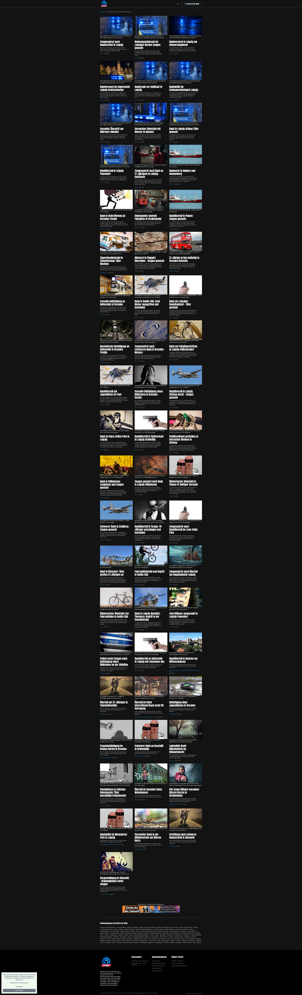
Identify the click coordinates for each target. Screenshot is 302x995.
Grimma (152, 935)
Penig (168, 939)
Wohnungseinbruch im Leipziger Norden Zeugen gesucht (147, 45)
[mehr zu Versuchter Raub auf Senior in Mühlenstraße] (151, 818)
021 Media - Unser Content (139, 961)
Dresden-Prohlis (135, 931)
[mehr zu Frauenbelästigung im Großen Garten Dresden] (116, 729)
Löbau (108, 939)
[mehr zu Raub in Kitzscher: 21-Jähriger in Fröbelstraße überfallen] (116, 555)
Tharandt (102, 942)
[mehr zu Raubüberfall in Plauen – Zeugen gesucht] (185, 199)
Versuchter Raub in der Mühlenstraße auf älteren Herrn (148, 837)
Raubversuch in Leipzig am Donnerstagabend (183, 43)
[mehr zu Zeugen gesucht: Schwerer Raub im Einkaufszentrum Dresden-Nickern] (151, 330)
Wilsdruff (172, 942)
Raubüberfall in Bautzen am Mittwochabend (183, 660)
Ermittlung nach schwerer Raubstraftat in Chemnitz (182, 835)
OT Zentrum (137, 849)
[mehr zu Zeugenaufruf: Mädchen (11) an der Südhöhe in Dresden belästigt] (116, 642)
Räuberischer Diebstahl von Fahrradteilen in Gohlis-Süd (114, 615)
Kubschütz (171, 937)
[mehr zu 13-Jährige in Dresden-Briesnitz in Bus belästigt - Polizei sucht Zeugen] (185, 241)
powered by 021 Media (193, 4)
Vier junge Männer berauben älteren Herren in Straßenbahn (184, 792)
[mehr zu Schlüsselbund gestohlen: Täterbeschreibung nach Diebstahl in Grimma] (185, 420)
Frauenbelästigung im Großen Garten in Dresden (113, 747)
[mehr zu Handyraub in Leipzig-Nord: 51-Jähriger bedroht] (151, 70)
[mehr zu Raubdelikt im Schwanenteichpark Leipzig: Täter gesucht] (185, 70)
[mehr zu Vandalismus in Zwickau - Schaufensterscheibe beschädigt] (116, 773)
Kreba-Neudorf (164, 937)
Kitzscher (102, 584)
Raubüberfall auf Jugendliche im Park (111, 392)
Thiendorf (108, 942)
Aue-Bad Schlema (121, 927)
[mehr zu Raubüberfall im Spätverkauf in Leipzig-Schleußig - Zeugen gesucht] (151, 420)
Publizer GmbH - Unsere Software (138, 964)
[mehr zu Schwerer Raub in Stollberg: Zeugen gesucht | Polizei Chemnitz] (116, 510)
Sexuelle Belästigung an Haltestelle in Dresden (112, 302)
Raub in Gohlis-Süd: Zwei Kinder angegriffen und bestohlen (147, 304)
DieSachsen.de (156, 968)
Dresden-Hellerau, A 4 (170, 929)
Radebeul (102, 940)
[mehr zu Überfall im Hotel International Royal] (151, 686)
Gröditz (157, 935)
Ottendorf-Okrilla (161, 939)
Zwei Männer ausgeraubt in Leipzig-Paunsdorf (183, 615)
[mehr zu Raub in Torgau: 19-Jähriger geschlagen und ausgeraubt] (151, 510)
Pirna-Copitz (177, 939)
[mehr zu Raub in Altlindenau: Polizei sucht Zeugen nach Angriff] (116, 465)
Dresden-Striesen (115, 933)
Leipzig (101, 53)
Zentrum (190, 942)
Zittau (194, 942)
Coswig (102, 929)
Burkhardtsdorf (188, 927)
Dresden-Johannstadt (182, 929)
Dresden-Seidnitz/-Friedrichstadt (177, 931)
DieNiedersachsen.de (158, 966)
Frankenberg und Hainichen (188, 933)
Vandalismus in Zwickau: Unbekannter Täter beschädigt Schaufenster (113, 792)
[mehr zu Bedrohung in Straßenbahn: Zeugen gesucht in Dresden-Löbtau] (151, 199)
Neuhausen (130, 939)
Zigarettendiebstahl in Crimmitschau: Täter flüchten (111, 261)
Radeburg (109, 940)
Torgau (137, 543)
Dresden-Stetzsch (191, 931)
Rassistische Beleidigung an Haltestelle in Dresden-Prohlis (114, 349)
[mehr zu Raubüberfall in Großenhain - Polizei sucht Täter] (151, 729)
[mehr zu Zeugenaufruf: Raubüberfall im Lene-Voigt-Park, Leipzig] (185, 510)
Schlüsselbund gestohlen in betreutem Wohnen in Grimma (183, 439)
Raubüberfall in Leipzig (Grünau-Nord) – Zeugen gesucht (181, 394)
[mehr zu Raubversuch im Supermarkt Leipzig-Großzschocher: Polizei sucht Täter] (116, 70)
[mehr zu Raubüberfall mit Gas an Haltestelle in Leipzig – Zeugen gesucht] (151, 642)
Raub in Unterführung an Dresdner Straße (112, 217)
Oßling (154, 939)
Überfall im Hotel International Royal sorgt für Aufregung (149, 705)
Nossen (145, 939)
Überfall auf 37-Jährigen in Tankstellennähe (114, 703)
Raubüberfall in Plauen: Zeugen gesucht (181, 217)
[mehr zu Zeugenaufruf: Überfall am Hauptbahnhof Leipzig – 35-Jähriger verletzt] (185, 555)
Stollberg (102, 539)
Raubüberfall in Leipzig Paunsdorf (111, 172)
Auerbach (129, 927)
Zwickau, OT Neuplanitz (175, 804)
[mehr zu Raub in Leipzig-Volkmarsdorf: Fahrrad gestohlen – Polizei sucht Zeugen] (185, 330)
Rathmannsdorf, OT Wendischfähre (121, 940)
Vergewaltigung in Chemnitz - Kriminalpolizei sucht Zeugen (114, 881)
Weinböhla (136, 942)
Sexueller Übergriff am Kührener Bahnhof (111, 130)
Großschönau (187, 935)
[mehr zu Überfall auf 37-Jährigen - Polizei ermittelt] (116, 686)
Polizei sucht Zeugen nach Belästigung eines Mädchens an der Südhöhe (114, 661)
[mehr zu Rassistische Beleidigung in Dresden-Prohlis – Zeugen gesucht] (116, 330)
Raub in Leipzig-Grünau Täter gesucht (184, 130)
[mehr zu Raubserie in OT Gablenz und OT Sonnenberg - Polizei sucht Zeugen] (185, 154)
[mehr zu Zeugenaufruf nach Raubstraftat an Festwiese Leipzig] (116, 25)
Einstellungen (19, 990)
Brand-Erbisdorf (175, 927)
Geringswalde (113, 935)
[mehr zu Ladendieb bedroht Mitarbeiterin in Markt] (185, 729)
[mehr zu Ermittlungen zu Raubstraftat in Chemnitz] (185, 818)
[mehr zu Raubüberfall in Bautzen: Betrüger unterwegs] (185, 642)
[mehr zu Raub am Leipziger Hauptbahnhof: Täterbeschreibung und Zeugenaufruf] (185, 285)
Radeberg (198, 939)
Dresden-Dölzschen (129, 929)
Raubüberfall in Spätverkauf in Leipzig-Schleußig (149, 437)
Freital (101, 935)
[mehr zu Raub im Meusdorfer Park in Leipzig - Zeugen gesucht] (116, 818)
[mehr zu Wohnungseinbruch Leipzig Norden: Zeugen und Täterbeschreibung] (151, 25)
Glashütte (120, 935)
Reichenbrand (153, 940)
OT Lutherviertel (104, 894)
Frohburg (106, 935)
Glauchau (171, 760)
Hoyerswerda (123, 937)
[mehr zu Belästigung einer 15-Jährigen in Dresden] (185, 686)
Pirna (171, 939)
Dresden (137, 227)
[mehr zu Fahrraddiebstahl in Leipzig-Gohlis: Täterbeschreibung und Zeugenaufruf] (151, 555)
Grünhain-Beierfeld (196, 935)
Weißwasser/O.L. (159, 942)
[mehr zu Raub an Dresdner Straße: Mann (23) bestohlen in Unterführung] (116, 199)
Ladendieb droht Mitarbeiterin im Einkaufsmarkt (177, 749)
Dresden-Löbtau (114, 931)
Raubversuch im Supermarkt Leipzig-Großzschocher (115, 88)
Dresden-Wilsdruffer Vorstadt (140, 933)
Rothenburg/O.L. (165, 940)
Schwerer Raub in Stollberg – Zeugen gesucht (115, 527)
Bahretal (141, 927)
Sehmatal (178, 940)
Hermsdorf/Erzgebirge (106, 937)
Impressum (199, 993)
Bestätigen (19, 986)
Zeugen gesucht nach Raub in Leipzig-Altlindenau (149, 482)
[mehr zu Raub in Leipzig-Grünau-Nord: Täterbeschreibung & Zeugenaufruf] (185, 375)
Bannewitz (147, 927)
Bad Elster (135, 927)
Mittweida (118, 939)
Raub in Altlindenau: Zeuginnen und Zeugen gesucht (112, 484)
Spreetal (193, 940)
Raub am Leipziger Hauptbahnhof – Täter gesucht (180, 304)
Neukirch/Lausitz (138, 939)
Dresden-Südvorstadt (126, 933)
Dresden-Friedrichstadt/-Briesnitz (144, 929)
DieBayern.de (156, 961)
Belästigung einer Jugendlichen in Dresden (182, 703)
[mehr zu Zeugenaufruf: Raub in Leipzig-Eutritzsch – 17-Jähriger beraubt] (151, 154)
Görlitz (131, 935)
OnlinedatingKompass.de (179, 966)
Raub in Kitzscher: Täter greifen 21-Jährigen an (112, 573)
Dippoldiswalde (109, 929)
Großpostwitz (170, 935)
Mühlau (124, 939)
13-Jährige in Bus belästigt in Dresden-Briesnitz (184, 259)
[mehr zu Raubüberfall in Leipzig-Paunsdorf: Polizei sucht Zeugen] (116, 154)
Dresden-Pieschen (139, 756)
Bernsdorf (158, 927)
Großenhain (172, 714)
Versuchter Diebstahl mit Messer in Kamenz (148, 130)
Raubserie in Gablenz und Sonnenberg (182, 172)
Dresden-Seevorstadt (105, 757)
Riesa (159, 940)
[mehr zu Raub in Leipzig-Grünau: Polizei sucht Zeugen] (185, 112)
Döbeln (116, 929)
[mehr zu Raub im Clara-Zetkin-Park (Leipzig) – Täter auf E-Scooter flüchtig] (116, 420)
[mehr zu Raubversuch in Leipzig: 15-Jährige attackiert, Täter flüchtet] (185, 25)
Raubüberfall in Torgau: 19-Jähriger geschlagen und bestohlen (148, 529)
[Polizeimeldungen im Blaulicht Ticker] (106, 962)
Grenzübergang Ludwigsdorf (141, 935)
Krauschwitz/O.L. (154, 937)
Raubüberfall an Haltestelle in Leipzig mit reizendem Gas (149, 660)
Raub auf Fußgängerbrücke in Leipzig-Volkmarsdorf (183, 347)
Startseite (103, 12)
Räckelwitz (192, 939)
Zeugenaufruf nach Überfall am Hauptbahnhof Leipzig (183, 573)
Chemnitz (171, 184)
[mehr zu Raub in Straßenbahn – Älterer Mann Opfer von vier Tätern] (185, 773)
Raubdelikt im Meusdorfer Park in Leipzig (113, 835)
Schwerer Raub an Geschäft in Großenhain (149, 747)
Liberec (181, 937)
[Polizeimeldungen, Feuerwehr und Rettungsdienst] (104, 4)
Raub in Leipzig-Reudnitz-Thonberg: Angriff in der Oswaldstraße (148, 616)
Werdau (167, 942)
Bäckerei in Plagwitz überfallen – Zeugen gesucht (149, 259)
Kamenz (136, 142)
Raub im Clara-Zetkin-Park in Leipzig (114, 437)
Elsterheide (165, 933)
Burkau (182, 927)
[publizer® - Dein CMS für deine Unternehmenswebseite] (151, 909)
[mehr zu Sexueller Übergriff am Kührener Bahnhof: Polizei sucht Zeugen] (116, 112)
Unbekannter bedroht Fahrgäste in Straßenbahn (148, 217)
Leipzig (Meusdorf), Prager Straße (109, 844)
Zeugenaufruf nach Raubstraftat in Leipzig (111, 43)
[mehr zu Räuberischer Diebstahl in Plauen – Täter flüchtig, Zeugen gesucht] (185, 465)
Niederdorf (103, 714)
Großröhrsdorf (178, 935)
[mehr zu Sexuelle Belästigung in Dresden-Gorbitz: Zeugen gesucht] (151, 375)
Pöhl (187, 939)
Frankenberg (176, 933)
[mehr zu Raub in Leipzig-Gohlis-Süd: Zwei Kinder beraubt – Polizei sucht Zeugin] (151, 285)
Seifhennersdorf (185, 940)
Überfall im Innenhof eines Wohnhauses (148, 790)
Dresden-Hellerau (158, 929)
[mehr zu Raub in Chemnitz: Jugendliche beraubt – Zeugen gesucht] (116, 375)
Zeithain (185, 942)
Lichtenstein (187, 937)
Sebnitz (173, 940)
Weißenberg (143, 942)
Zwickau (102, 805)
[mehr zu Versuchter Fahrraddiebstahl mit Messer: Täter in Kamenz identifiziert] (151, 112)
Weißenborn (151, 942)
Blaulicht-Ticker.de (177, 961)
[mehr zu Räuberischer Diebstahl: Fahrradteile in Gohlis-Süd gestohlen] (116, 597)
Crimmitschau (103, 272)
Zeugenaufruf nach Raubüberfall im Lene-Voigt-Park (183, 529)
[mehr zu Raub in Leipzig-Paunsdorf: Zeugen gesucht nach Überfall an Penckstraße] (185, 597)
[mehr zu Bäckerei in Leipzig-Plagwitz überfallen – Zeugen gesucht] (151, 241)
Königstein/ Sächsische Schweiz (141, 937)
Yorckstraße (178, 942)
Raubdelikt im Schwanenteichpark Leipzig (183, 88)
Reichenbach (134, 940)
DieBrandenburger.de (158, 963)
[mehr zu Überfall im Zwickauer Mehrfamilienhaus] (151, 773)
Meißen (113, 939)
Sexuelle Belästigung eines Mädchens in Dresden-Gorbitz (149, 394)
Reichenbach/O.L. (143, 940)
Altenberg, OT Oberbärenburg (108, 927)
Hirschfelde (116, 937)
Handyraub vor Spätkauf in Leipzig (148, 88)
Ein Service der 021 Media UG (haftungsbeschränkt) (133, 993)
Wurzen (102, 142)
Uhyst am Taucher (128, 942)
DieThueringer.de (157, 970)
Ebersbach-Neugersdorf (155, 933)
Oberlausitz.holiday (177, 963)
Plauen (170, 229)
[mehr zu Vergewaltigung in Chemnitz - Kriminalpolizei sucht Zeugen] (116, 861)
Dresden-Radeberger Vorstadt (148, 931)
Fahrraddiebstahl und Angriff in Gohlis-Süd (149, 573)
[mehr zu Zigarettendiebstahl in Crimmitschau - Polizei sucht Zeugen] (116, 241)
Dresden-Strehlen (104, 933)
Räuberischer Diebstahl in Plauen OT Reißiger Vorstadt (183, 482)
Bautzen (153, 927)
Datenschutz (190, 993)
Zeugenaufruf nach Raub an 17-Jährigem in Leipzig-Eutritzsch (149, 174)
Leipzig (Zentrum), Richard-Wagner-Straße (146, 717)
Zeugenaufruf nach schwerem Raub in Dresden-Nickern (149, 349)
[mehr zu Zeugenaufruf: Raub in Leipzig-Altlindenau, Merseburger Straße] (151, 465)
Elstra (170, 933)
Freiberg (198, 933)
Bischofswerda (166, 927)
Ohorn (149, 939)
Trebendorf (119, 942)
